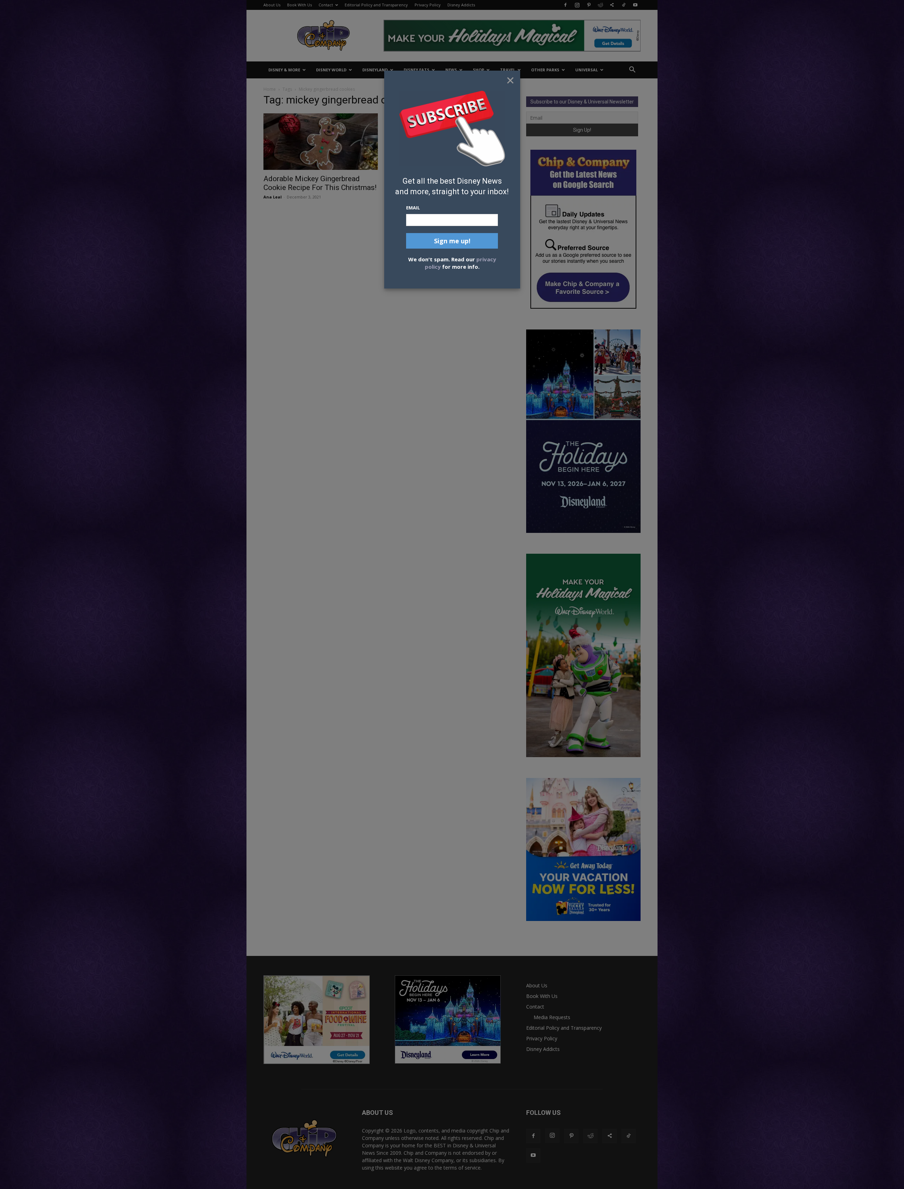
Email (413, 207)
